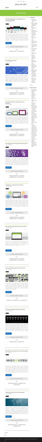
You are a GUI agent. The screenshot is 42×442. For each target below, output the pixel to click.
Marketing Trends (34, 79)
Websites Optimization (34, 62)
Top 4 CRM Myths (34, 140)
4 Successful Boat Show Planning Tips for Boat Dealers (34, 136)
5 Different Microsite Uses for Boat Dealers (15, 392)
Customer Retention (34, 31)
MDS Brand (10, 21)
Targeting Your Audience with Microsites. (14, 185)
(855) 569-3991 (21, 4)
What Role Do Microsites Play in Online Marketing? (16, 351)
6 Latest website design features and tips (34, 121)
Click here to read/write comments (16, 46)
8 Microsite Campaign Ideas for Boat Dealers (15, 309)
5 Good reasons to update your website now (34, 126)
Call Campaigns (34, 53)
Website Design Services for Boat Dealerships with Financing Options (34, 100)
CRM (33, 64)
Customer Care (34, 50)
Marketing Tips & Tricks (21, 51)
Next (5, 435)
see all (31, 85)
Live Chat (34, 48)
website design (33, 81)
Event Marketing (34, 69)
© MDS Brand (7, 439)
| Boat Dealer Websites (12, 439)
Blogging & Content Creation (34, 72)
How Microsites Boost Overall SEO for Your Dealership (15, 102)
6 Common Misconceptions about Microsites (15, 268)
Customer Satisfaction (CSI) (34, 34)
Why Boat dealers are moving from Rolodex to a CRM (34, 144)
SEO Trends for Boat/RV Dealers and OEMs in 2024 (34, 115)
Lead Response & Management (34, 41)
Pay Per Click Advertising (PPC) (34, 66)
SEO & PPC (33, 439)
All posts (6, 432)
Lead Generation (34, 37)
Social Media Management (34, 46)
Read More (8, 42)
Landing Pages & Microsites (13, 51)
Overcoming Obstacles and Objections (34, 131)
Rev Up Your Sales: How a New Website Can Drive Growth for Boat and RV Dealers (34, 109)
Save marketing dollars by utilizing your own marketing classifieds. (15, 19)
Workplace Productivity (34, 76)
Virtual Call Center (28, 439)
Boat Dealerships (22, 92)
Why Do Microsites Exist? (11, 60)
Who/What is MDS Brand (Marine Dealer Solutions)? (34, 92)
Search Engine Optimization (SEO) (14, 92)
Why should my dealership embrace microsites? (16, 226)
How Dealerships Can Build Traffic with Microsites (16, 143)
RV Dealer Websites (20, 439)
